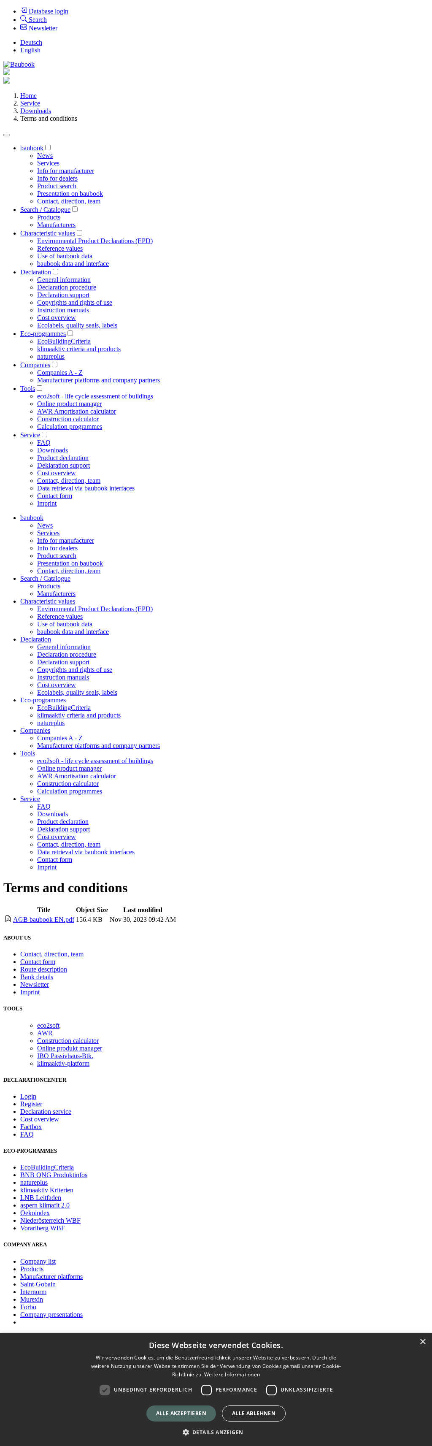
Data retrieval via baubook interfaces (86, 488)
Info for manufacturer (65, 170)
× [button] (422, 1342)
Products (48, 217)
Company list (38, 1261)
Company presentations (51, 1314)
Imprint (47, 503)
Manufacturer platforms (51, 1276)
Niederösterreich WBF (50, 1220)
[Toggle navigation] (6, 135)
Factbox (31, 1126)
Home (28, 95)
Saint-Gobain (38, 1284)
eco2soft (48, 1025)
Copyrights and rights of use (74, 302)
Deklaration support (63, 465)
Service (30, 103)
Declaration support (63, 294)
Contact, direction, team (68, 201)
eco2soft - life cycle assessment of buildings (95, 396)
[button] (216, 1432)
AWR (45, 1033)
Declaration (35, 272)
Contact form (54, 495)
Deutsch (31, 42)
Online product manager (69, 403)
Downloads (35, 110)
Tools (27, 388)
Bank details (36, 976)
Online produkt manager (69, 1048)
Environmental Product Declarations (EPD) (95, 240)
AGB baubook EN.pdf (43, 919)
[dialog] (216, 1389)
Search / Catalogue (45, 209)
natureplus (51, 356)
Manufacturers (56, 224)
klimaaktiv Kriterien (46, 1190)
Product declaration (63, 457)
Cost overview (56, 317)
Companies (35, 364)
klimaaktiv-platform (63, 1063)
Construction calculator (68, 418)
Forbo (28, 1307)
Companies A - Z (60, 372)
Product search (56, 186)
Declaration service (45, 1111)
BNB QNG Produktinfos (53, 1174)
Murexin (31, 1299)
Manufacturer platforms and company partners (98, 380)
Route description (43, 969)
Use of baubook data (64, 256)
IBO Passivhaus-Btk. (65, 1055)
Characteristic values (47, 233)
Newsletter (34, 984)
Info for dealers (57, 178)
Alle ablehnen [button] (253, 1413)
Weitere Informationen (232, 1374)
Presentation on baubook (70, 193)
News (45, 155)
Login (28, 1096)
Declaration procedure (66, 287)
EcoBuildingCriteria (64, 341)
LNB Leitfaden (40, 1197)
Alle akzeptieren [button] (181, 1413)
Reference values (60, 248)
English (30, 50)
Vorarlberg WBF (42, 1228)
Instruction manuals (63, 310)
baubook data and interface (73, 263)
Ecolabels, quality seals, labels (77, 325)
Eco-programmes (43, 333)
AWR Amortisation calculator (76, 411)
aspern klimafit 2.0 (45, 1205)
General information (64, 279)
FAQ (44, 442)
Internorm (33, 1291)
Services (48, 163)
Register (31, 1104)
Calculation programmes (69, 426)
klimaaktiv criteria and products (79, 348)
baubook (31, 148)
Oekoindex (35, 1212)
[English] (19, 64)
